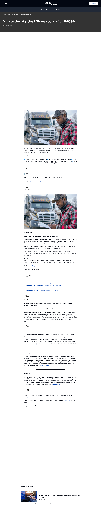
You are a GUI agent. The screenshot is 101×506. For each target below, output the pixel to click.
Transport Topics (44, 365)
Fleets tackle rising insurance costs (48, 288)
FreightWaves (36, 266)
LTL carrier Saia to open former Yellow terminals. (49, 285)
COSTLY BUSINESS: (33, 288)
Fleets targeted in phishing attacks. (50, 283)
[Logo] (50, 4)
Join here (38, 406)
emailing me (66, 400)
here (30, 321)
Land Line (35, 345)
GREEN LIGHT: (31, 285)
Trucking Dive (56, 384)
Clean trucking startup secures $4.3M (48, 290)
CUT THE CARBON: (33, 290)
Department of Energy (35, 181)
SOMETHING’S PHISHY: (34, 283)
